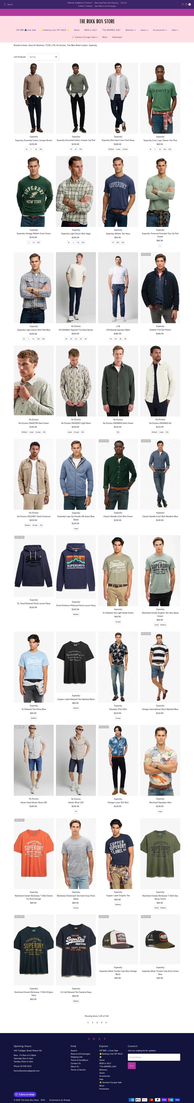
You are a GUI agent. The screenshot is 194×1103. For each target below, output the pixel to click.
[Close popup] (183, 1045)
